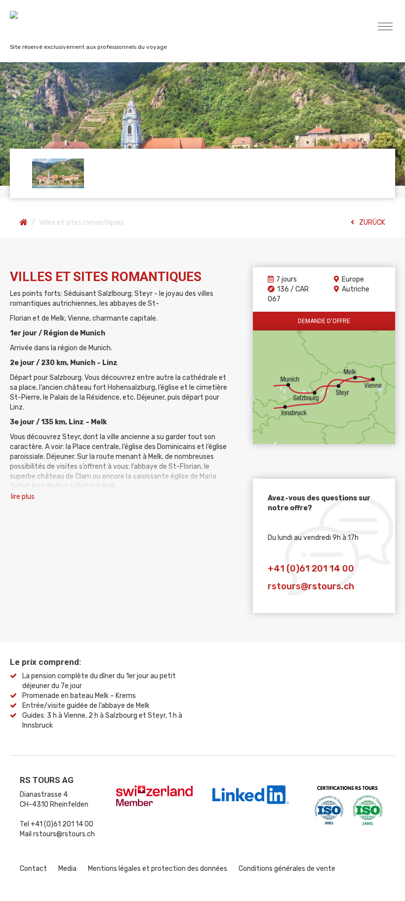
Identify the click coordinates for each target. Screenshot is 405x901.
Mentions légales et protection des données (157, 868)
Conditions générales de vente (287, 868)
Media (67, 868)
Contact (33, 868)
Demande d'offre (324, 321)
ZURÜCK (372, 222)
